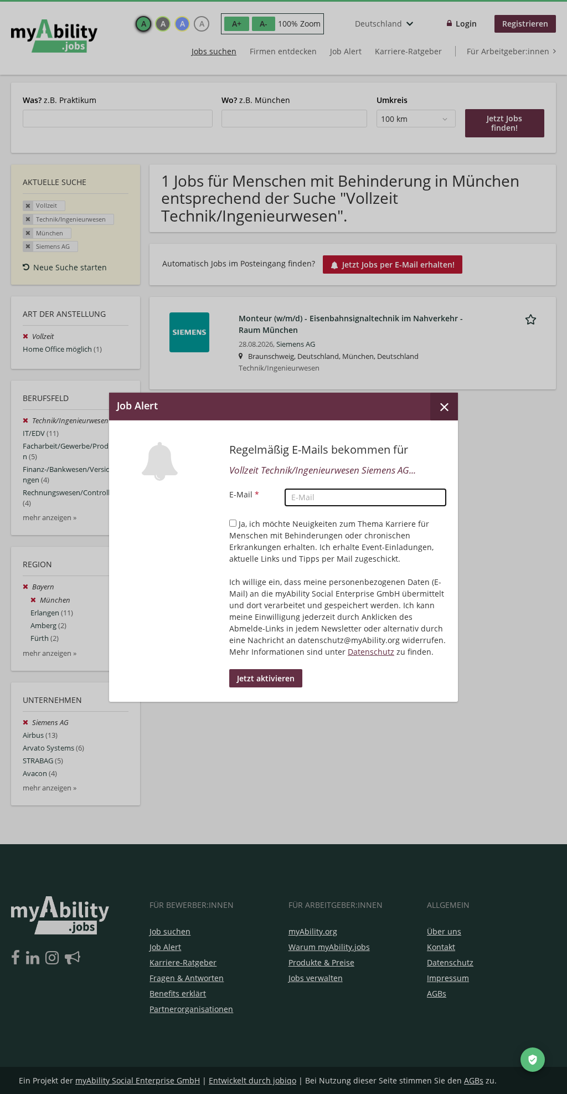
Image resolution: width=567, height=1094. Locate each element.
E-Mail (244, 494)
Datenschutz (371, 651)
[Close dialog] (444, 406)
